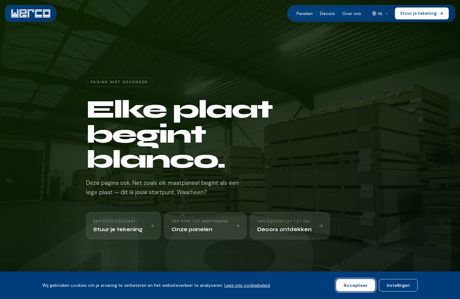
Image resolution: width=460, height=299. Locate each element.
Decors (327, 13)
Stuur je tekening (418, 13)
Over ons (351, 13)
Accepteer (356, 285)
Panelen (305, 13)
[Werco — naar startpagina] (30, 13)
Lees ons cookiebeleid (247, 285)
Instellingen (398, 285)
